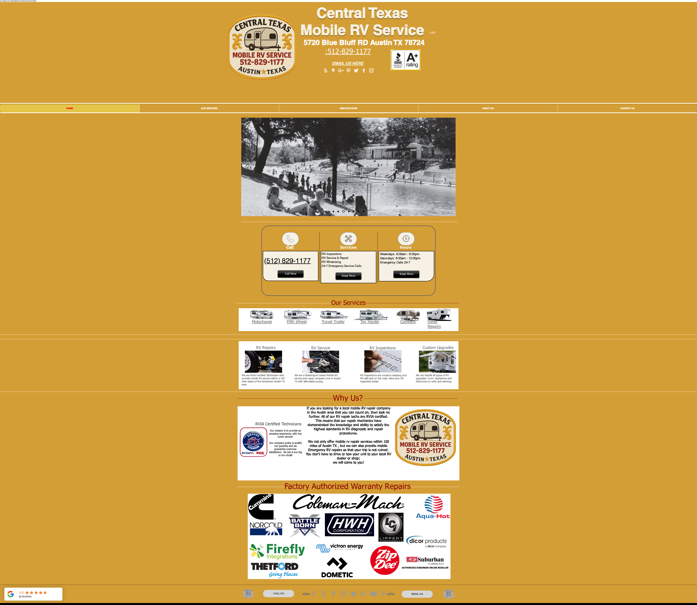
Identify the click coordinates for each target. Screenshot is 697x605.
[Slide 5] (353, 211)
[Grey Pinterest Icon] (383, 594)
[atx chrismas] (333, 211)
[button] (209, 108)
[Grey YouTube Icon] (373, 594)
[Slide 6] (358, 211)
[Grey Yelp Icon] (323, 594)
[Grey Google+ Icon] (363, 594)
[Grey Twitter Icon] (353, 594)
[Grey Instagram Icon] (343, 594)
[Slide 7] (363, 211)
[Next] (450, 167)
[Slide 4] (348, 211)
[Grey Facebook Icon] (313, 594)
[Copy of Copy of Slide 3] (338, 211)
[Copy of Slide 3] (343, 211)
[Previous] (247, 167)
